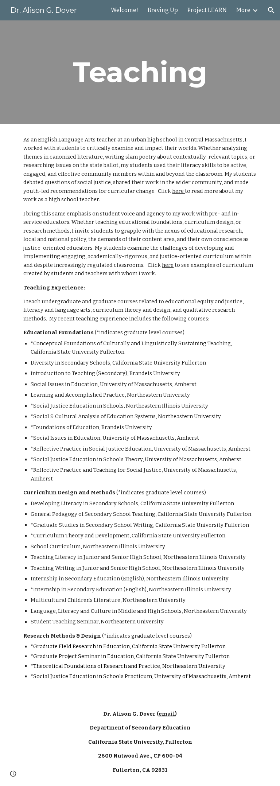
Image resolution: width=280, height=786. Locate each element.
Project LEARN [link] (207, 10)
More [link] (243, 10)
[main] (139, 72)
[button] (271, 10)
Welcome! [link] (124, 10)
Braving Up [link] (163, 10)
